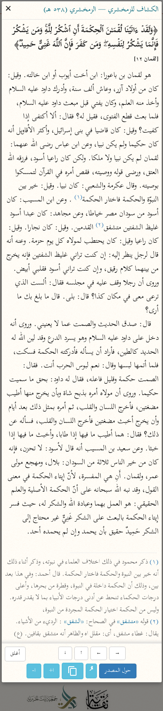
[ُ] (91, 671)
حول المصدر (118, 671)
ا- (34, 671)
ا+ (51, 671)
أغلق (15, 654)
